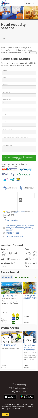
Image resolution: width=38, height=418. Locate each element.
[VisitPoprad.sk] (5, 3)
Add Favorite (12, 188)
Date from (5, 114)
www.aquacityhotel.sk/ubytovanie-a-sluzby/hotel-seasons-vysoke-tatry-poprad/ (20, 228)
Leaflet (7, 211)
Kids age (5, 106)
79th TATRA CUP (8, 345)
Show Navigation (11, 220)
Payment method (7, 129)
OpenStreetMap (20, 211)
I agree (5, 414)
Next (34, 13)
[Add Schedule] (14, 285)
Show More (32, 53)
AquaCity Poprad (9, 295)
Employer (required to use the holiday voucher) (15, 137)
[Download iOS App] (10, 399)
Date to (5, 122)
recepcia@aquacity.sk (14, 236)
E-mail (4, 77)
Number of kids (7, 99)
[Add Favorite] (19, 285)
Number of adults (7, 92)
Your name (5, 70)
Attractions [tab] (23, 277)
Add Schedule (29, 188)
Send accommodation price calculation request (19, 158)
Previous (3, 13)
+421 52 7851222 (12, 233)
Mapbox (15, 212)
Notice (7, 145)
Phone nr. (5, 84)
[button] (33, 194)
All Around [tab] (7, 277)
